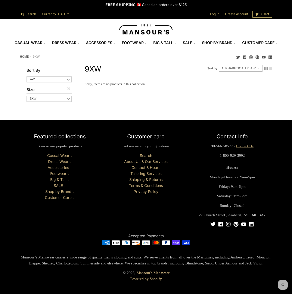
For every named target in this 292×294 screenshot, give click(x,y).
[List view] (270, 68)
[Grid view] (266, 68)
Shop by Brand (58, 191)
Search (146, 155)
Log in (214, 14)
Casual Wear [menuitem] (28, 42)
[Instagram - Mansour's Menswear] (251, 56)
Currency (49, 14)
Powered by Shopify (146, 279)
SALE (58, 185)
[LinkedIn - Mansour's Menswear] (270, 56)
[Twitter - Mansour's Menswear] (238, 56)
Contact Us (245, 146)
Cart (264, 14)
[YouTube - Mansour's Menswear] (264, 56)
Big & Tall (58, 179)
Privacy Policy (146, 191)
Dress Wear (58, 161)
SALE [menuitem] (187, 42)
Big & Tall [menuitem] (163, 42)
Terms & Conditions (146, 185)
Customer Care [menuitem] (258, 42)
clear (69, 89)
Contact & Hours (145, 167)
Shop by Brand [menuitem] (217, 42)
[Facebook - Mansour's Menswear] (244, 56)
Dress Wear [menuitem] (64, 42)
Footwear (58, 173)
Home (24, 56)
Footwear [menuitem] (133, 42)
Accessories (58, 167)
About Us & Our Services (146, 161)
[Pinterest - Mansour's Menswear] (257, 56)
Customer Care (58, 197)
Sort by (212, 68)
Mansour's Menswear (153, 273)
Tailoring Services (146, 173)
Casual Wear (58, 155)
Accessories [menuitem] (99, 42)
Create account (236, 14)
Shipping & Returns (146, 179)
